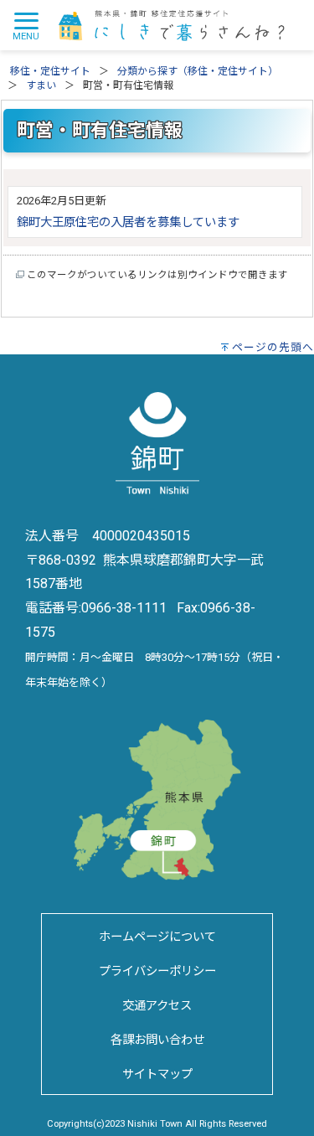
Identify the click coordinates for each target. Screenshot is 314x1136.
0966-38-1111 (124, 608)
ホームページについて (157, 937)
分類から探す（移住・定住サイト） (197, 71)
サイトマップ (157, 1074)
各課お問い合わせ (157, 1040)
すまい (41, 85)
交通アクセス (157, 1006)
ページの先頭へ (273, 347)
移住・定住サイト (50, 71)
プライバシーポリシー (157, 971)
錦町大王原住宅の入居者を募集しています (128, 222)
